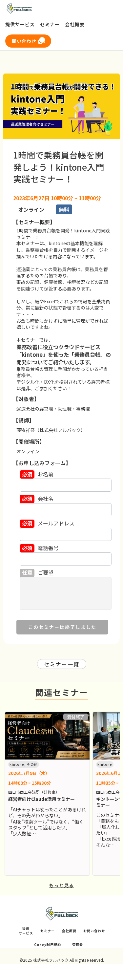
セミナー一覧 (61, 664)
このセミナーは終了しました (62, 627)
